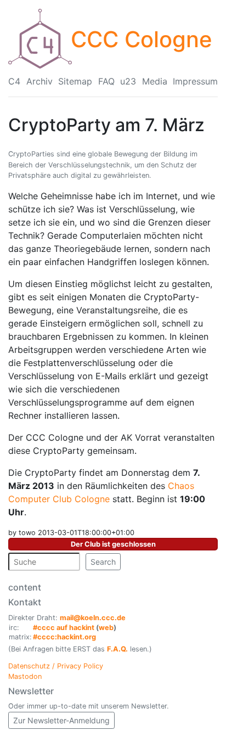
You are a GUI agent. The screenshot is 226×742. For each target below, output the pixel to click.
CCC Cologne (141, 39)
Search (103, 561)
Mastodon (25, 676)
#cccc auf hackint (63, 627)
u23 (128, 81)
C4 (14, 81)
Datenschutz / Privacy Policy (55, 666)
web (106, 627)
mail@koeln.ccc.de (93, 618)
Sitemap (75, 81)
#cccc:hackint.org (64, 637)
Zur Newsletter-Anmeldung (61, 720)
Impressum (195, 81)
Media (154, 81)
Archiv (39, 81)
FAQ (106, 81)
